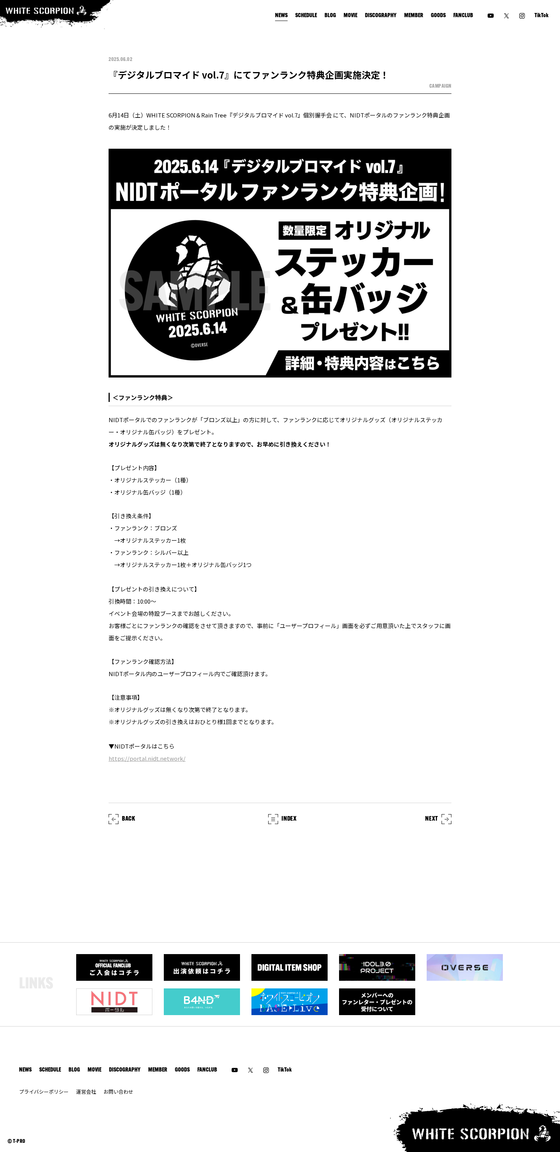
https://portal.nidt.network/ (147, 758)
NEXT (431, 819)
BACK (128, 819)
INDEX (289, 819)
